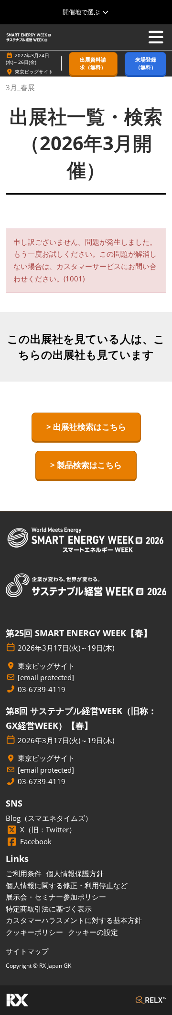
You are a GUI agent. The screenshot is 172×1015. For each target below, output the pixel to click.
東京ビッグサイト (34, 71)
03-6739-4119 (41, 689)
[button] (93, 63)
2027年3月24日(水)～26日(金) (27, 58)
